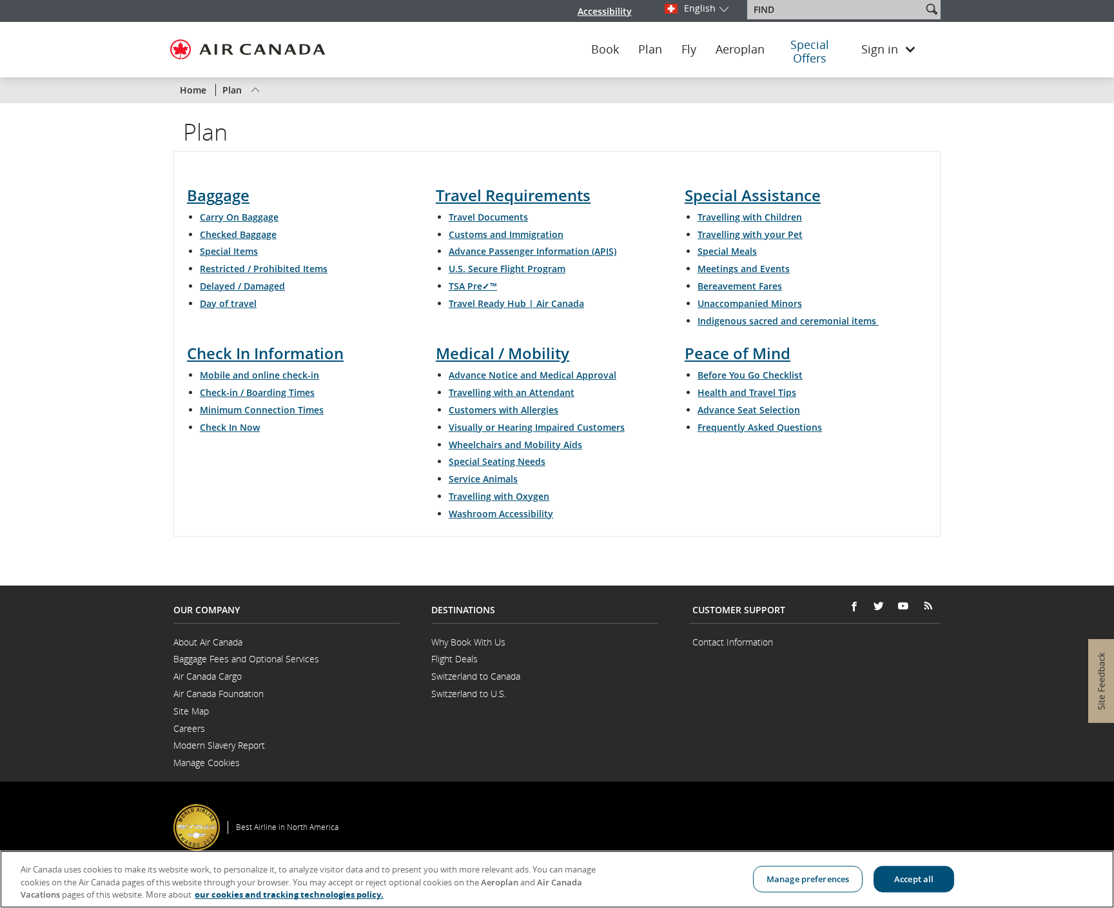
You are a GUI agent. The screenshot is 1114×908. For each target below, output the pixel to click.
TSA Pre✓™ (473, 286)
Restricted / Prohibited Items (263, 268)
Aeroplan (740, 50)
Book (605, 50)
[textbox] (835, 9)
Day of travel (228, 303)
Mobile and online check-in (259, 375)
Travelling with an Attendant (511, 392)
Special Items (229, 251)
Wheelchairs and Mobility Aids (515, 445)
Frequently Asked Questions (760, 427)
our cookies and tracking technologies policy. (289, 894)
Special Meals (727, 251)
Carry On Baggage (239, 217)
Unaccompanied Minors (750, 303)
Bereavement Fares (740, 286)
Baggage (218, 195)
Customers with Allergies (503, 410)
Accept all (913, 878)
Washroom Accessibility (501, 514)
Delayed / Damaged (242, 286)
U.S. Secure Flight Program (507, 268)
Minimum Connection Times (262, 410)
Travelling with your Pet (750, 234)
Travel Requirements (513, 195)
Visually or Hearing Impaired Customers (537, 427)
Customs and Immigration (506, 234)
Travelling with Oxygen (499, 496)
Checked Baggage (238, 234)
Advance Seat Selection (749, 410)
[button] (931, 9)
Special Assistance (753, 195)
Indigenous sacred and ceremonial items (788, 321)
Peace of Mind (737, 353)
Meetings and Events (744, 268)
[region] (557, 879)
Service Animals (483, 479)
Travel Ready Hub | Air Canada (516, 303)
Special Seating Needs (497, 461)
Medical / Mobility (502, 353)
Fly (688, 50)
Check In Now (230, 427)
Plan (650, 50)
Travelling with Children (750, 217)
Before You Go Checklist (750, 375)
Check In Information (265, 353)
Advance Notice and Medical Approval (532, 375)
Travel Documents (488, 217)
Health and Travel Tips (747, 392)
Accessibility (605, 11)
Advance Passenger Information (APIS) (532, 251)
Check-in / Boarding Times (257, 392)
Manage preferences (808, 878)
